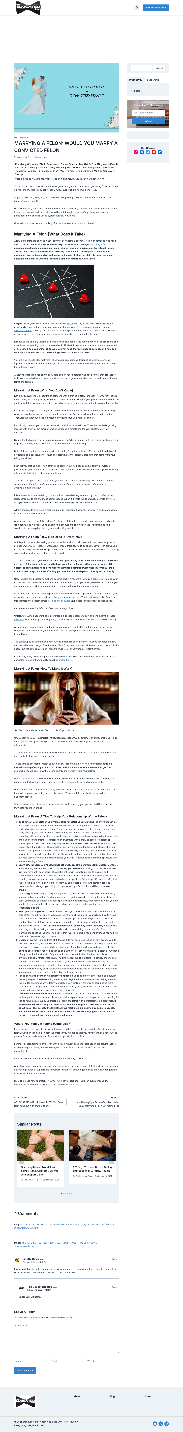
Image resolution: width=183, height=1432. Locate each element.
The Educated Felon (32, 1180)
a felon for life (66, 660)
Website (91, 1361)
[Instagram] (166, 1423)
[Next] (111, 1160)
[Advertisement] (91, 34)
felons (70, 323)
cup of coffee (98, 929)
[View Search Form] (136, 7)
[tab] (61, 1193)
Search (159, 68)
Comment (21, 1325)
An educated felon (24, 157)
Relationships (21, 138)
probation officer (22, 330)
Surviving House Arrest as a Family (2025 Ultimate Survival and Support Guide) (39, 1171)
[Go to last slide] (21, 1160)
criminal (44, 378)
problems (19, 619)
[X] (160, 1423)
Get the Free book (156, 7)
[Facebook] (155, 1423)
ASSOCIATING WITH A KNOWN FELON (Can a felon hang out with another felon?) (38, 1102)
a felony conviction (62, 600)
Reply (114, 1259)
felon (47, 836)
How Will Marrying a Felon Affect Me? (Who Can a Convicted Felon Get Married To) (96, 1102)
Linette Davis (31, 1259)
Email (54, 1361)
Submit (148, 121)
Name (18, 1361)
